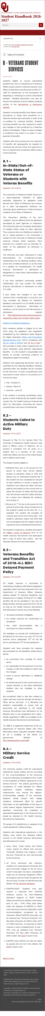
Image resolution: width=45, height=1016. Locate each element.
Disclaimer (7, 992)
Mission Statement (29, 995)
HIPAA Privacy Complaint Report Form (16, 983)
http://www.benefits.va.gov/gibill (16, 740)
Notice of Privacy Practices (28, 981)
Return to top (8, 958)
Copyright (14, 992)
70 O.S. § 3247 (34, 343)
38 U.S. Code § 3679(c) (13, 343)
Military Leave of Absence (18, 533)
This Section (15, 46)
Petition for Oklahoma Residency (16, 323)
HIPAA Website (13, 981)
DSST (23, 936)
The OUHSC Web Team (34, 1001)
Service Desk (34, 979)
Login (39, 999)
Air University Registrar (25, 883)
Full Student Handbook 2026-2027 (22, 44)
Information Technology (21, 979)
